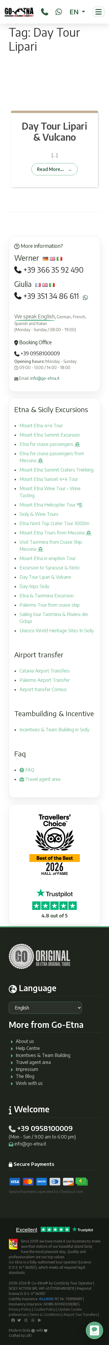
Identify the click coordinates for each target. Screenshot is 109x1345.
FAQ (29, 770)
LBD (29, 1335)
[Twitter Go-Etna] (19, 1320)
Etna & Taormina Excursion (46, 596)
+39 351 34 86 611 (51, 296)
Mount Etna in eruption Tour (47, 558)
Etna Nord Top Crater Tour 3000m (54, 523)
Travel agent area (42, 779)
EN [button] (74, 12)
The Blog (25, 1076)
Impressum (27, 1069)
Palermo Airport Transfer (44, 680)
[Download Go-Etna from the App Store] (33, 1320)
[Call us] (44, 10)
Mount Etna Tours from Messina (52, 533)
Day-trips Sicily (34, 586)
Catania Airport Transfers (44, 671)
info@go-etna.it (45, 378)
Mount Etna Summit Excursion (49, 435)
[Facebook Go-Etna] (13, 1320)
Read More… (50, 169)
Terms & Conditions (45, 1314)
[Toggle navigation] (98, 12)
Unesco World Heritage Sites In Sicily (56, 630)
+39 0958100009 (39, 353)
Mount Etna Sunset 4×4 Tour (48, 479)
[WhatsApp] (59, 10)
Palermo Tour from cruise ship (49, 605)
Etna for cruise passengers (46, 444)
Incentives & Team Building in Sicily (54, 729)
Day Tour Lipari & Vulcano (54, 131)
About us (25, 1041)
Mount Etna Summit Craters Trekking (56, 470)
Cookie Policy (45, 1309)
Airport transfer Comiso (43, 689)
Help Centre (28, 1048)
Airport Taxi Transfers (80, 1314)
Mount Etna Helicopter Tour (48, 505)
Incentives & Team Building (43, 1055)
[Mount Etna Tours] (19, 12)
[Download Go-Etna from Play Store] (39, 1320)
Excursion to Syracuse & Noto (49, 568)
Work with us (29, 1083)
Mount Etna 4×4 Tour (41, 425)
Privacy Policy (20, 1309)
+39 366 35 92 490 (53, 270)
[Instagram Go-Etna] (26, 1320)
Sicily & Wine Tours (38, 514)
